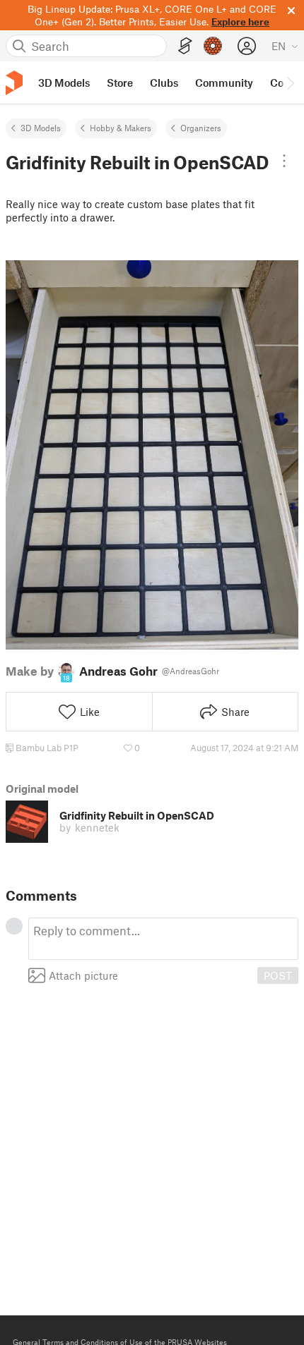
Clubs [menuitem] (164, 82)
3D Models (41, 128)
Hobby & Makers (120, 128)
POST (278, 975)
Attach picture (83, 975)
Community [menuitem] (224, 82)
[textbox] (163, 939)
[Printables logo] (14, 83)
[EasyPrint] (185, 46)
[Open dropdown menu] (284, 160)
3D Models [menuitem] (64, 82)
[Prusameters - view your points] (213, 46)
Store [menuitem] (120, 82)
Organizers (200, 128)
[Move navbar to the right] (290, 82)
